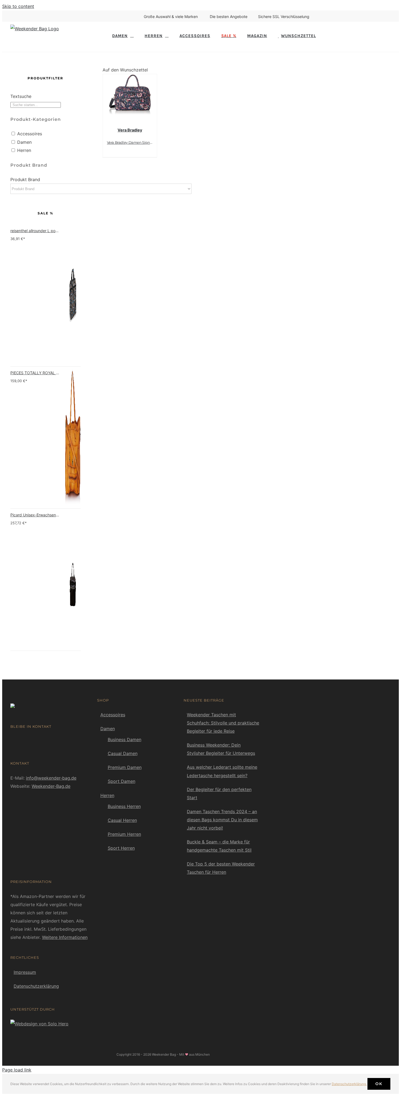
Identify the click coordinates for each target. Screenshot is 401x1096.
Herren (24, 150)
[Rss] (20, 740)
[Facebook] (12, 740)
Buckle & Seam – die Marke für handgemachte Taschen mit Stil (219, 846)
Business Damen (124, 739)
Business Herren (124, 806)
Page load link (16, 1070)
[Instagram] (37, 740)
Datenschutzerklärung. (349, 1084)
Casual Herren (122, 820)
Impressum (25, 972)
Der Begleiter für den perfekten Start (219, 793)
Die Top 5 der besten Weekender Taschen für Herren (221, 868)
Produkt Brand (25, 179)
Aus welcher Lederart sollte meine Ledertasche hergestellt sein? (222, 771)
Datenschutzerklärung (36, 986)
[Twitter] (29, 740)
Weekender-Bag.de (51, 786)
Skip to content (18, 6)
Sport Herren (121, 848)
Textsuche (20, 96)
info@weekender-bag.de (51, 778)
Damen (24, 142)
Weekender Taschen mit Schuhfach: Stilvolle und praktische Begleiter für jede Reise (223, 723)
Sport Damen (121, 781)
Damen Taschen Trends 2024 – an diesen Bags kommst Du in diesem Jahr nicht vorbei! (222, 820)
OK (378, 1083)
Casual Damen (122, 753)
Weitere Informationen (65, 937)
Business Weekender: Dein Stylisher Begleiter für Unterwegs (221, 749)
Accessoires (29, 133)
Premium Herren (124, 834)
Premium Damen (125, 767)
